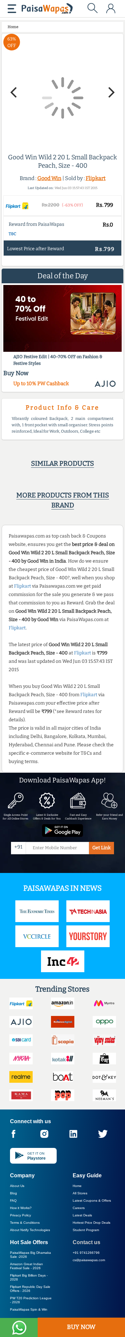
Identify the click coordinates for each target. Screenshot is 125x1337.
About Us (17, 1186)
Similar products (62, 463)
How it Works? (21, 1208)
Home (77, 1186)
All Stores (80, 1193)
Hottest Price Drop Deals (91, 1222)
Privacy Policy (20, 1215)
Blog (13, 1193)
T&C (12, 234)
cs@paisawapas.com (89, 1260)
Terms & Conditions (25, 1222)
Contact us (86, 1242)
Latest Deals (82, 1215)
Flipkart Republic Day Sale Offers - (30, 1289)
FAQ (13, 1200)
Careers (79, 1208)
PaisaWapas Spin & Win (28, 1309)
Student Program (86, 1230)
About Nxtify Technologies (30, 1230)
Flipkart (96, 178)
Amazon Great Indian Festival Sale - (26, 1266)
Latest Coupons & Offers (92, 1200)
